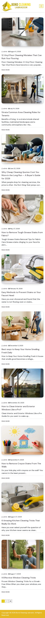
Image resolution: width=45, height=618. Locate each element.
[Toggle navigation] (41, 6)
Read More (6, 70)
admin (5, 51)
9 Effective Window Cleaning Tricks (19, 577)
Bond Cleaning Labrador (25, 613)
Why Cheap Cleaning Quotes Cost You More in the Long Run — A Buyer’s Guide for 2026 (21, 175)
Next (10, 601)
